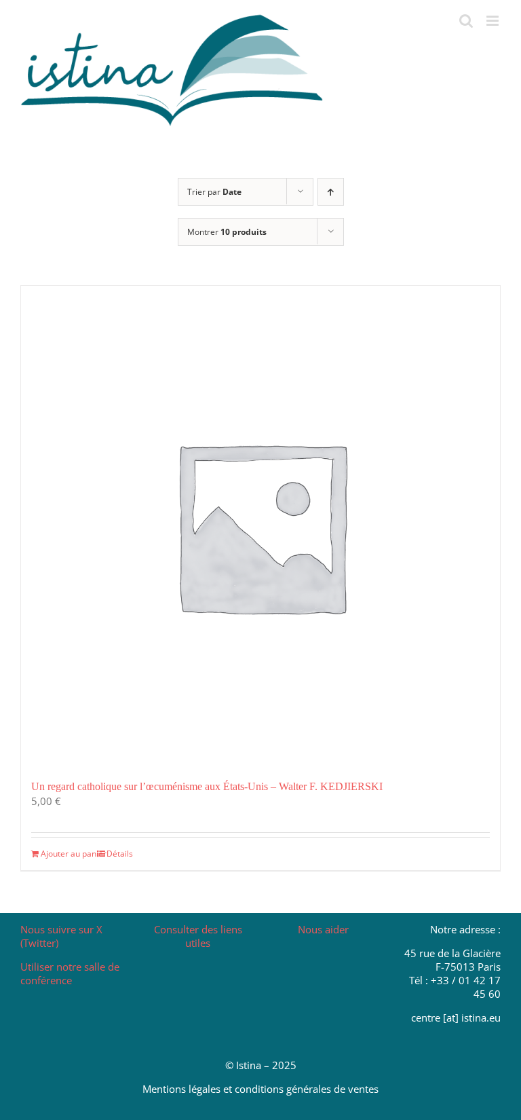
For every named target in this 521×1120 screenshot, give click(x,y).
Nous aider (323, 929)
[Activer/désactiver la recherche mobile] (466, 21)
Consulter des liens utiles (198, 936)
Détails (120, 853)
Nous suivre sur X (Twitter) (61, 936)
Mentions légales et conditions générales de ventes (260, 1089)
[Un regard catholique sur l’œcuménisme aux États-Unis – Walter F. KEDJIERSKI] (260, 525)
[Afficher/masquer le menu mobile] (493, 21)
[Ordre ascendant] (330, 192)
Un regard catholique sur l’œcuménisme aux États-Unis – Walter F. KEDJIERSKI (207, 786)
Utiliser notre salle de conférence (69, 973)
